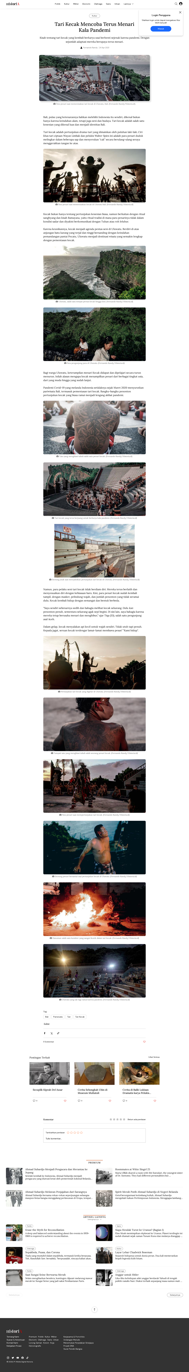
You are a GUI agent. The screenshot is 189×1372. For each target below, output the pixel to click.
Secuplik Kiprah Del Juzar (48, 1089)
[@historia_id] (13, 1358)
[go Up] (94, 1310)
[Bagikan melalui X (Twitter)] (51, 1033)
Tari (69, 1017)
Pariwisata (58, 1017)
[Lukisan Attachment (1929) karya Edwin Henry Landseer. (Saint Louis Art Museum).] (139, 1073)
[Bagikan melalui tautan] (58, 1033)
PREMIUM (94, 1162)
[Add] (94, 78)
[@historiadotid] (18, 1358)
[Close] (180, 12)
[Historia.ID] (13, 3)
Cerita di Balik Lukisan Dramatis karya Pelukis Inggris (136, 1091)
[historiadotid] (8, 1358)
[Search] (176, 4)
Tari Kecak (80, 1017)
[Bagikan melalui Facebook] (44, 1033)
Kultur (47, 1023)
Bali (46, 1017)
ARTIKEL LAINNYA (94, 1217)
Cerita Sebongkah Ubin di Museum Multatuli (92, 1091)
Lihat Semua (154, 1057)
